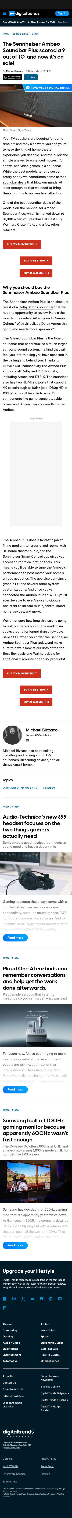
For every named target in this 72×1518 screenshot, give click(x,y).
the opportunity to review (28, 312)
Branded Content (50, 1386)
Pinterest (50, 1299)
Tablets (45, 1324)
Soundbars (49, 787)
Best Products (49, 1349)
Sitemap (45, 1474)
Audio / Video (11, 1343)
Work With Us (10, 1466)
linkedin (27, 741)
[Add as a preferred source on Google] (12, 77)
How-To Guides (50, 1355)
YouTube (32, 1299)
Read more (15, 938)
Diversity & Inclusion (14, 1474)
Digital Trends (20, 17)
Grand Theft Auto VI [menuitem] (13, 22)
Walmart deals (44, 653)
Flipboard (4, 1308)
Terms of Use (10, 1481)
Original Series (50, 1361)
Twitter (23, 1299)
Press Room (47, 1466)
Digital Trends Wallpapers (55, 1393)
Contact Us (9, 1382)
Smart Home (10, 1349)
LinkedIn (60, 1299)
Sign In (62, 13)
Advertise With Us (13, 1389)
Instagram (14, 1299)
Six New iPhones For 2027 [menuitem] (41, 22)
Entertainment (12, 1355)
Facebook (4, 1299)
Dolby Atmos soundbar (36, 307)
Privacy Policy (48, 1458)
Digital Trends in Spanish (54, 1400)
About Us (8, 1376)
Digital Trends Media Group (20, 1494)
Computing (10, 1330)
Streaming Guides (52, 1343)
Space (45, 1336)
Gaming (8, 1336)
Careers (7, 1458)
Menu (4, 13)
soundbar (54, 166)
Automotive (10, 1361)
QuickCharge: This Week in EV (20, 787)
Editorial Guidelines (13, 1396)
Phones (7, 1324)
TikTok (41, 1299)
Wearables (48, 1330)
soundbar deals (14, 182)
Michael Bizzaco (14, 71)
